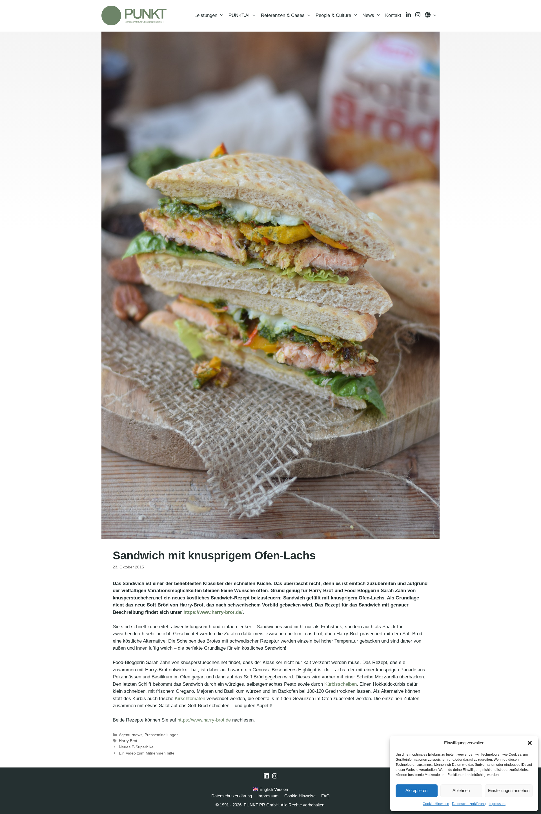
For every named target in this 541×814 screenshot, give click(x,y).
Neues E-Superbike (136, 747)
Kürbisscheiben (340, 684)
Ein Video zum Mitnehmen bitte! (147, 753)
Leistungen (205, 15)
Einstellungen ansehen (508, 790)
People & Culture (333, 15)
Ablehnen (461, 790)
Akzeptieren (416, 790)
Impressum (497, 804)
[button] (530, 743)
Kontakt (393, 15)
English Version (273, 789)
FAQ (325, 795)
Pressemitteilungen (162, 735)
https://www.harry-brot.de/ (213, 612)
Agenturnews (130, 735)
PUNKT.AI (239, 15)
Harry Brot (128, 740)
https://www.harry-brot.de (204, 720)
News (368, 15)
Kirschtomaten (190, 698)
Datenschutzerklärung (469, 804)
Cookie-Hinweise (436, 804)
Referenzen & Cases (283, 15)
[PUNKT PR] (134, 15)
